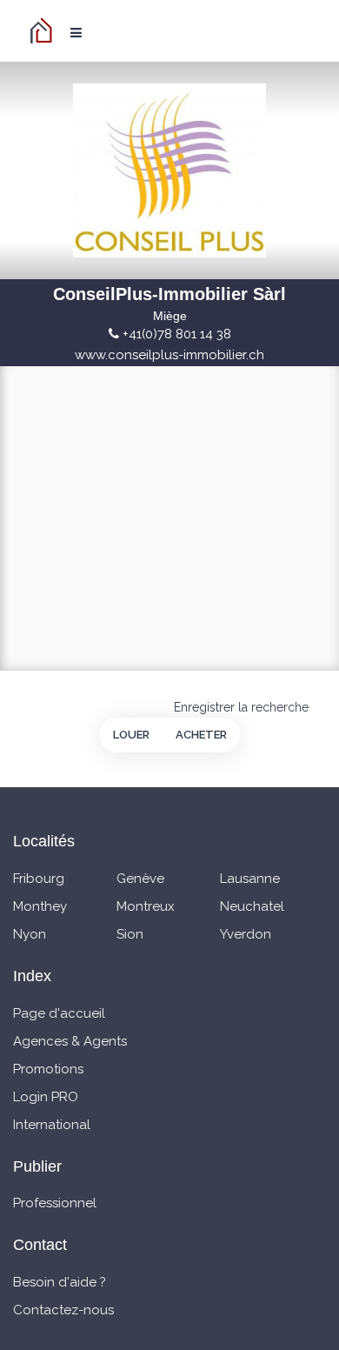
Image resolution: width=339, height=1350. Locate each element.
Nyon (29, 934)
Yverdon (245, 934)
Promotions (48, 1069)
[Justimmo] (43, 30)
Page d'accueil (59, 1013)
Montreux (145, 906)
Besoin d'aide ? (59, 1282)
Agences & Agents (70, 1041)
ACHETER (201, 734)
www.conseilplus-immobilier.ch (169, 355)
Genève (140, 878)
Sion (129, 934)
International (51, 1125)
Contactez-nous (63, 1310)
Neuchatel (252, 906)
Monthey (40, 906)
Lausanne (250, 878)
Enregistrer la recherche (241, 707)
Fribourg (38, 878)
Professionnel (54, 1203)
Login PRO (45, 1097)
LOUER (131, 734)
